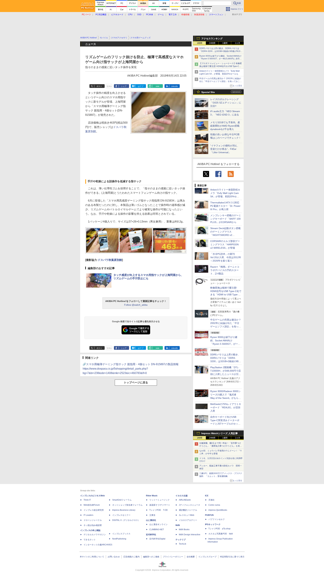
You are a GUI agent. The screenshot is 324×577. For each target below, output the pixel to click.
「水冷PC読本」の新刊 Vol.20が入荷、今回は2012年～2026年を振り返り (225, 257)
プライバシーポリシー (173, 557)
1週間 (224, 43)
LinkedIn (174, 86)
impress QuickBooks (217, 510)
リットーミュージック (159, 500)
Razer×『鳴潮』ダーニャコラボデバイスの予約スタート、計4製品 (224, 270)
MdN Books (184, 529)
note (157, 86)
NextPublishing (119, 539)
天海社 (211, 500)
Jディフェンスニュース (189, 505)
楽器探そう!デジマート (159, 505)
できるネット (90, 539)
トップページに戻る (136, 382)
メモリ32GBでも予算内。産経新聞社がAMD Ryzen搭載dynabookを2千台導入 (225, 126)
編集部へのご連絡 (151, 557)
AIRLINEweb (185, 500)
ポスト (99, 86)
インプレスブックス (121, 534)
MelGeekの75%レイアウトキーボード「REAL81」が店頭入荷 (225, 407)
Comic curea (214, 505)
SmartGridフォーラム (122, 500)
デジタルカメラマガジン (95, 534)
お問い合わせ (114, 557)
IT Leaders (88, 515)
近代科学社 (151, 534)
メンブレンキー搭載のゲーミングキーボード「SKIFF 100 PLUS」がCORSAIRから (225, 218)
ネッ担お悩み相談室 (93, 525)
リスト (109, 86)
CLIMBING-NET (156, 529)
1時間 (199, 43)
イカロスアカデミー (188, 520)
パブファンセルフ (216, 519)
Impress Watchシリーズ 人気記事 (219, 433)
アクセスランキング (212, 38)
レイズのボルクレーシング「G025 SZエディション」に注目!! (225, 102)
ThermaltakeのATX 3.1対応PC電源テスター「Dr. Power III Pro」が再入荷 (225, 206)
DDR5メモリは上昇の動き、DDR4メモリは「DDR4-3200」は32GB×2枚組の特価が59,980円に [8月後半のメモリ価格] (221, 51)
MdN (178, 525)
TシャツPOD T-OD (158, 510)
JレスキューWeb (186, 515)
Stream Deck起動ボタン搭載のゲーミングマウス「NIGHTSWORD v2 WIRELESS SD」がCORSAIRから (225, 235)
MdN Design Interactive (189, 534)
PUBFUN (209, 515)
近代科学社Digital (157, 539)
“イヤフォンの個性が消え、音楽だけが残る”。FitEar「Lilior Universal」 (224, 149)
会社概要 (191, 557)
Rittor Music (152, 495)
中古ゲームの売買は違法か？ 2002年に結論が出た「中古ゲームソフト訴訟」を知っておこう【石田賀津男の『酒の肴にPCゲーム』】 (220, 81)
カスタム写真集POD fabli (220, 534)
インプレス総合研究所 (94, 510)
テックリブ (181, 539)
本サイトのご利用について (92, 557)
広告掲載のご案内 (131, 557)
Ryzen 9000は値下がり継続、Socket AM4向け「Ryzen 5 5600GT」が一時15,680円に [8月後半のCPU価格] (220, 59)
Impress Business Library (123, 510)
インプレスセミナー (121, 515)
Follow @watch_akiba (135, 304)
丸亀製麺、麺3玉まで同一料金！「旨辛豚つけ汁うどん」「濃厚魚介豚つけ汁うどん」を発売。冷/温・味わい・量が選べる (220, 446)
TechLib (182, 544)
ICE (206, 495)
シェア (124, 86)
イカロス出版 (182, 495)
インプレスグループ (207, 557)
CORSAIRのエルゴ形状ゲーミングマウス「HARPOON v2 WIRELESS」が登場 (225, 244)
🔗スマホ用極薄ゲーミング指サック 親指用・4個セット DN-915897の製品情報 (131, 368)
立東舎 (152, 515)
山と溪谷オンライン (158, 524)
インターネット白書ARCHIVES (98, 545)
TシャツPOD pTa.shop (219, 528)
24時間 (212, 43)
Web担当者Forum (92, 505)
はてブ (140, 86)
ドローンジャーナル (93, 520)
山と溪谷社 (151, 520)
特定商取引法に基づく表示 (232, 557)
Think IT (87, 500)
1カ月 (237, 43)
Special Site (208, 92)
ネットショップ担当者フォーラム (127, 505)
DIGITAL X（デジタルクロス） (126, 520)
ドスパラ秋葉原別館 (110, 259)
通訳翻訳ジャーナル (188, 510)
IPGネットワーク (213, 524)
